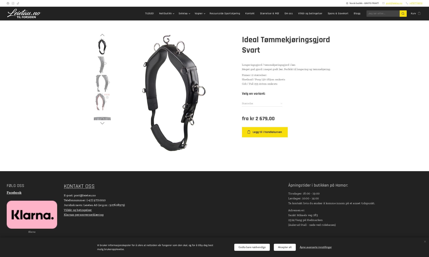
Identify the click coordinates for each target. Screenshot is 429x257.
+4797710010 (415, 3)
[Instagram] (13, 3)
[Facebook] (8, 3)
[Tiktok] (18, 3)
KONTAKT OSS (79, 186)
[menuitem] (150, 13)
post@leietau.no (394, 3)
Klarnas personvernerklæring (84, 214)
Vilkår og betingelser (78, 210)
